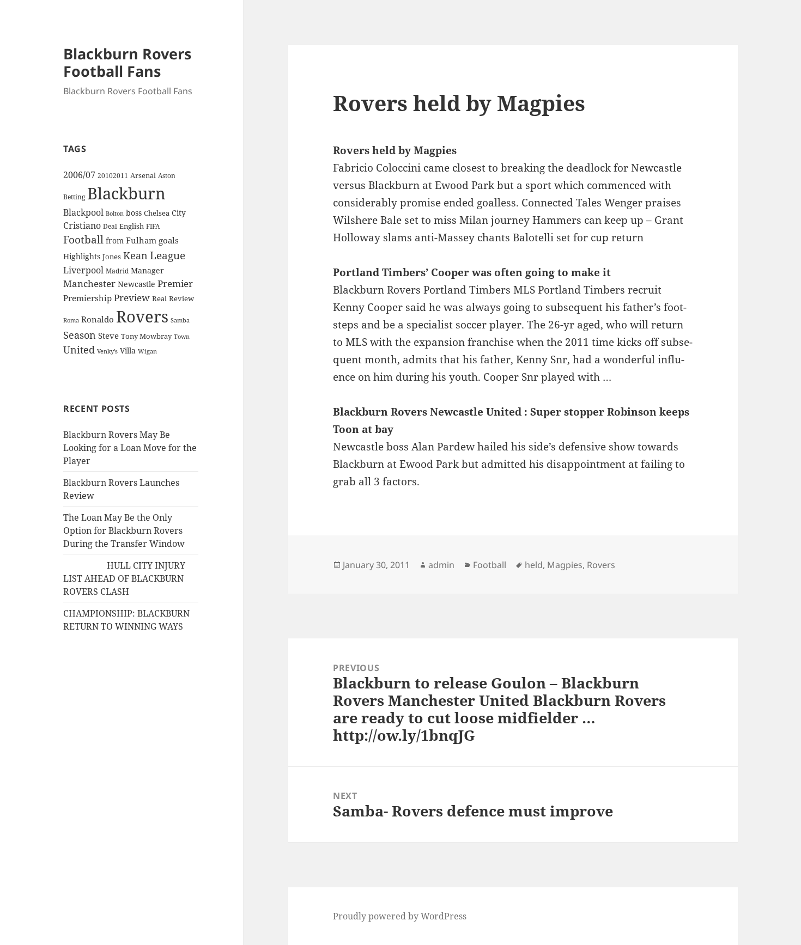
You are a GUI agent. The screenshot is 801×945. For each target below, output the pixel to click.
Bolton (115, 213)
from (115, 240)
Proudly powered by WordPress (399, 916)
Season (79, 335)
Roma (71, 320)
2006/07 (79, 175)
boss (134, 213)
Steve (108, 336)
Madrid (117, 270)
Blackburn (126, 193)
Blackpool (83, 212)
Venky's (107, 351)
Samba (180, 320)
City (179, 213)
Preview (132, 297)
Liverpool (83, 270)
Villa (128, 350)
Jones (111, 256)
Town (182, 336)
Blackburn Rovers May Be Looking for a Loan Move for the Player (130, 448)
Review (181, 298)
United (79, 349)
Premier (175, 283)
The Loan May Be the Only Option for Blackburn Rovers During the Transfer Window (124, 530)
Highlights (81, 256)
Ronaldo (97, 319)
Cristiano (82, 225)
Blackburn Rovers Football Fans (127, 62)
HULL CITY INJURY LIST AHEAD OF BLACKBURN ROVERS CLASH (124, 578)
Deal (110, 226)
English (131, 226)
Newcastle (136, 284)
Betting (74, 196)
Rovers (142, 316)
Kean (135, 255)
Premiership (87, 297)
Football (83, 240)
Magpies (564, 565)
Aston (166, 175)
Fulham (141, 240)
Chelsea (156, 213)
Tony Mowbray (146, 336)
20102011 (113, 175)
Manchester (89, 283)
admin (441, 565)
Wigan (147, 351)
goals (169, 240)
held (534, 565)
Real (159, 298)
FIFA (153, 226)
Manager (147, 270)
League (167, 255)
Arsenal (143, 175)
